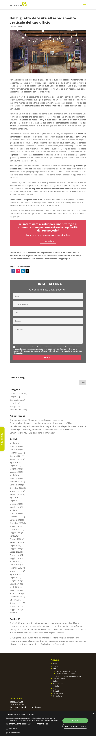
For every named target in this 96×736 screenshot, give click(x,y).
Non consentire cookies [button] (75, 726)
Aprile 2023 (14, 510)
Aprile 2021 (14, 536)
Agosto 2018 (15, 574)
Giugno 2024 (15, 468)
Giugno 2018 (15, 580)
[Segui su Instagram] (18, 271)
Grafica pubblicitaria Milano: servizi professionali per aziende (36, 420)
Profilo (55, 666)
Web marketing (16, 409)
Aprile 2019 (14, 561)
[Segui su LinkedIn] (23, 271)
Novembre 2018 (17, 571)
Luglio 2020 (15, 545)
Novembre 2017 (17, 596)
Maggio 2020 (15, 548)
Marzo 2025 (15, 449)
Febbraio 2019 (16, 568)
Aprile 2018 (14, 587)
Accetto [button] (75, 721)
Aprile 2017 (14, 612)
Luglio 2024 (15, 465)
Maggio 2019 (15, 558)
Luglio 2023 (15, 500)
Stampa (13, 406)
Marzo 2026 (15, 446)
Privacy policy (18, 353)
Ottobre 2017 (15, 600)
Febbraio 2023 (16, 516)
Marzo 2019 (15, 564)
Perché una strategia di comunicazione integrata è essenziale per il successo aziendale (48, 426)
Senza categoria (17, 400)
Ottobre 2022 (15, 529)
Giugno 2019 (15, 555)
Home (55, 664)
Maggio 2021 (15, 532)
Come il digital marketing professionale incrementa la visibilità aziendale (41, 429)
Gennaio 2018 (16, 593)
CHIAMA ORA (2, 439)
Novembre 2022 (17, 526)
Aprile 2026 (14, 443)
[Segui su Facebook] (13, 271)
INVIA (47, 357)
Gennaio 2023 (16, 520)
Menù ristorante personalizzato (68, 676)
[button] (33, 732)
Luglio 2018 (15, 577)
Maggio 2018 (15, 584)
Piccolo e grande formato (66, 671)
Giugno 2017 (15, 606)
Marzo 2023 (15, 513)
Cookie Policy (58, 696)
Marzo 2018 (15, 590)
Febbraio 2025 (16, 452)
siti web (13, 403)
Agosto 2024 (15, 462)
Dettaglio (54, 720)
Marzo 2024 (15, 478)
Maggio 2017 (15, 609)
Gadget (13, 396)
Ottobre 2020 (15, 539)
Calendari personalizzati (65, 674)
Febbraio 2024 (16, 481)
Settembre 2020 (17, 542)
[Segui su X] (27, 271)
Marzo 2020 (15, 552)
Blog (54, 688)
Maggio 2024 (15, 472)
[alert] (48, 723)
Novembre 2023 (17, 491)
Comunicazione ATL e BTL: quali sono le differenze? (32, 433)
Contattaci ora (48, 241)
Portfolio (56, 686)
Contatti (56, 691)
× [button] (93, 713)
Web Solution (58, 683)
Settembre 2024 (17, 459)
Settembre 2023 (17, 494)
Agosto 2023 (15, 497)
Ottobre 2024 (15, 456)
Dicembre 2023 (16, 488)
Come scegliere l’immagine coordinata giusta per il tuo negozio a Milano (41, 423)
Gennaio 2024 (16, 484)
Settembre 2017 (17, 603)
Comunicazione (16, 26)
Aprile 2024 (14, 475)
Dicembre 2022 (16, 523)
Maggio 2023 (15, 507)
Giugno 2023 (15, 504)
